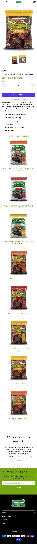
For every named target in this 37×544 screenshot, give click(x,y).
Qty (3, 81)
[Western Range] (18, 2)
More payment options (18, 99)
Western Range (20, 532)
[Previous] (3, 30)
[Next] (33, 30)
